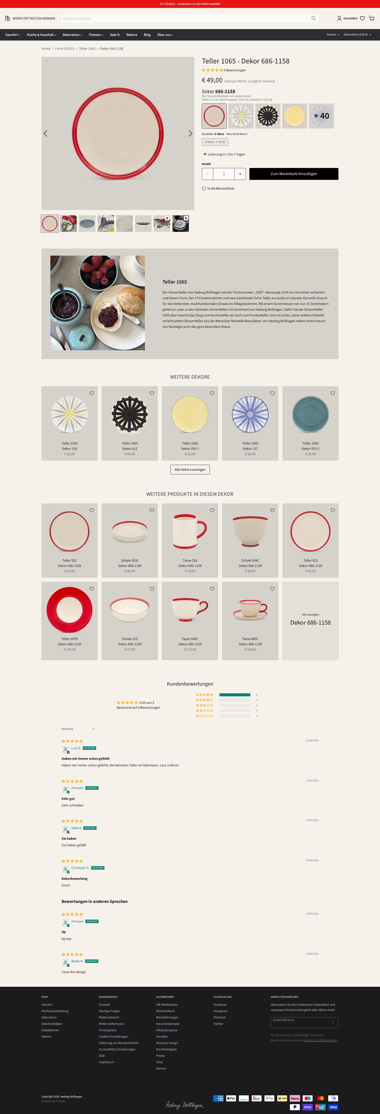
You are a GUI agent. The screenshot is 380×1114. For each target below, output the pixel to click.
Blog (147, 34)
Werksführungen (167, 1017)
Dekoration (71, 34)
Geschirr (12, 34)
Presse (160, 1055)
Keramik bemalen (168, 1024)
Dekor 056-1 (190, 448)
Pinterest (220, 1017)
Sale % (115, 34)
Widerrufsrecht (109, 1017)
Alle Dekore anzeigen (190, 469)
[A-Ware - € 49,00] (215, 146)
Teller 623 (310, 560)
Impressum (106, 1062)
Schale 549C (250, 560)
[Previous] (46, 133)
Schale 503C (130, 560)
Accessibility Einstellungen (117, 1049)
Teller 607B (69, 638)
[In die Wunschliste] (91, 393)
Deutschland (356, 35)
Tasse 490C (250, 638)
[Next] (190, 133)
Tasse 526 (190, 560)
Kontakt (104, 1004)
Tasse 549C (190, 638)
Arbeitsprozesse (166, 1030)
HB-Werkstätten (167, 1004)
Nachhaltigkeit (166, 1049)
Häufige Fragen (109, 1011)
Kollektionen (50, 1030)
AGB (102, 1055)
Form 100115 (64, 49)
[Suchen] (314, 18)
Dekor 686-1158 (69, 565)
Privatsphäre (107, 1030)
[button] (213, 70)
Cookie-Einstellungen (113, 1036)
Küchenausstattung (55, 1011)
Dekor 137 (250, 448)
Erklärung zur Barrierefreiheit (119, 1043)
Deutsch (331, 35)
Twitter (218, 1024)
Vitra (159, 1062)
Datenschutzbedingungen (320, 1040)
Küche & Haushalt (40, 34)
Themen (95, 34)
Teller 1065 (87, 49)
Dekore (131, 34)
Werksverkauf (165, 1011)
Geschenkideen (52, 1024)
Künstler (162, 1036)
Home (46, 49)
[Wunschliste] (362, 18)
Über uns (164, 34)
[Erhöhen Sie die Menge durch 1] (240, 174)
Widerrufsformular (111, 1024)
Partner (161, 1068)
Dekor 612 (129, 448)
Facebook (220, 1004)
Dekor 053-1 (311, 448)
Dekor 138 (69, 448)
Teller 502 (69, 560)
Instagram (221, 1011)
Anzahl (206, 164)
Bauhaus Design (167, 1043)
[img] (72, 741)
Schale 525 (130, 638)
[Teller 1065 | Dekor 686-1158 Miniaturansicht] (49, 223)
